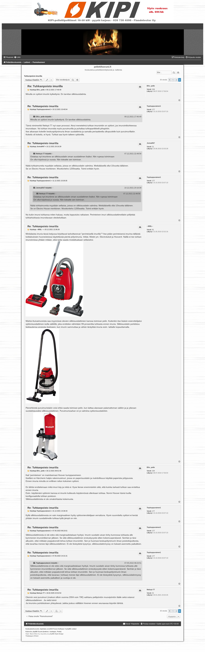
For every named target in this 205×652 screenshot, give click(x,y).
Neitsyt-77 (40, 154)
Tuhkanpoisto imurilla (33, 76)
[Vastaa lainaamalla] (140, 87)
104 (153, 89)
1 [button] (172, 79)
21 (153, 147)
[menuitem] (17, 57)
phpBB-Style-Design (56, 634)
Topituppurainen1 (154, 106)
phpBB (49, 629)
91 (153, 230)
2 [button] (176, 79)
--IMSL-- (150, 226)
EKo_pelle (151, 86)
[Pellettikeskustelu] (102, 39)
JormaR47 (151, 143)
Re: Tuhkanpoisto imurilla (45, 86)
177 (153, 109)
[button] (169, 80)
